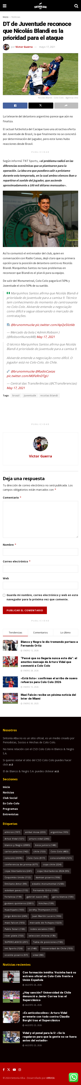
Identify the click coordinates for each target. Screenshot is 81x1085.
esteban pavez (16, 890)
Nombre (9, 544)
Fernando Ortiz (45, 890)
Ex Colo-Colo (11, 803)
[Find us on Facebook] (4, 1070)
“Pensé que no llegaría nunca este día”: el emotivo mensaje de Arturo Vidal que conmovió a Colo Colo (49, 662)
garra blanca (63, 896)
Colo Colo (36, 858)
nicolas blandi (49, 395)
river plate (14, 935)
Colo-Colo (59, 851)
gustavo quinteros (19, 903)
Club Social (10, 798)
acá (11, 764)
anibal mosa (35, 832)
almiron (12, 832)
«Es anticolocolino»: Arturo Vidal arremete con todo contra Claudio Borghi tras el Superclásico (46, 1016)
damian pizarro (48, 877)
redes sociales (41, 929)
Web (6, 578)
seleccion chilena (42, 935)
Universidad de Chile (57, 948)
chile (40, 851)
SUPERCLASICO (16, 942)
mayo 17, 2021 (47, 46)
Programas (10, 809)
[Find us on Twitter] (8, 1070)
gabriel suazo (37, 896)
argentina (59, 832)
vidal (38, 955)
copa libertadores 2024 (53, 871)
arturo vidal (39, 838)
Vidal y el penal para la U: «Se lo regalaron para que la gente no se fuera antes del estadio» (49, 1036)
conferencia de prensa (21, 864)
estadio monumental (48, 883)
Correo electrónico (17, 561)
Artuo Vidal (14, 838)
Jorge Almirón (16, 916)
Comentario (12, 497)
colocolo (13, 858)
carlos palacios (16, 851)
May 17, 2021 (46, 337)
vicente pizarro (16, 955)
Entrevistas (10, 814)
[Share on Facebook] (15, 106)
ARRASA (50, 1078)
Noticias (15, 17)
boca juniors (45, 845)
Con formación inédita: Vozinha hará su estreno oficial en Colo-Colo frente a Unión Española (49, 976)
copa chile (52, 864)
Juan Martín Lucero (46, 916)
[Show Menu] (4, 5)
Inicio (5, 17)
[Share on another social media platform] (66, 106)
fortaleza (13, 896)
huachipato (14, 909)
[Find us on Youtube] (14, 1070)
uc (32, 948)
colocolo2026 (61, 858)
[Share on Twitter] (40, 106)
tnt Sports (14, 948)
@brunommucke (22, 325)
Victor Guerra (24, 46)
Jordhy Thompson (42, 909)
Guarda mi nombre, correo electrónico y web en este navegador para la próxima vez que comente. (42, 597)
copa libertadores (18, 871)
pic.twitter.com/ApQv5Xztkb (55, 325)
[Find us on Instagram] (19, 1070)
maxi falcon (15, 922)
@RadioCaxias (45, 371)
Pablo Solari (15, 929)
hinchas (46, 903)
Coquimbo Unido (18, 877)
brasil (16, 395)
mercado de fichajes (46, 922)
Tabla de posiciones (48, 942)
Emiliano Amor (16, 883)
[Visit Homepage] (40, 5)
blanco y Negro (17, 845)
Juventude (30, 395)
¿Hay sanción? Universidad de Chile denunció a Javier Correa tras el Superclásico (47, 996)
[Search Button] (76, 5)
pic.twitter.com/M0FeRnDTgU (27, 376)
